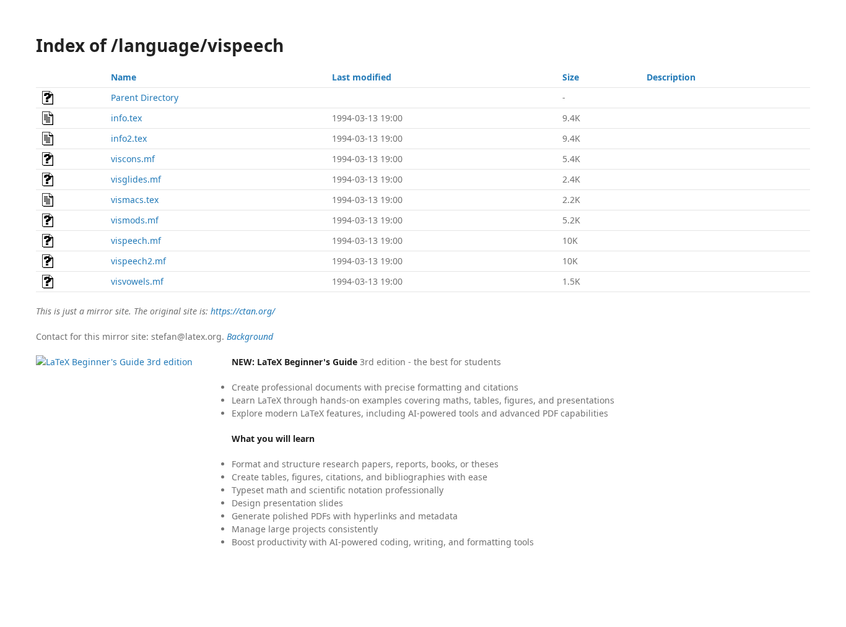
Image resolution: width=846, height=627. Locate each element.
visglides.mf (136, 179)
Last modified (361, 77)
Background (250, 336)
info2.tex (129, 138)
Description (671, 77)
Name (123, 77)
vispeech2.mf (138, 261)
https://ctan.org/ (243, 311)
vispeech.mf (136, 240)
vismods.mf (135, 220)
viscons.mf (133, 159)
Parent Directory (144, 97)
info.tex (126, 118)
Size (570, 77)
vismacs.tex (135, 199)
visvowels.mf (137, 281)
